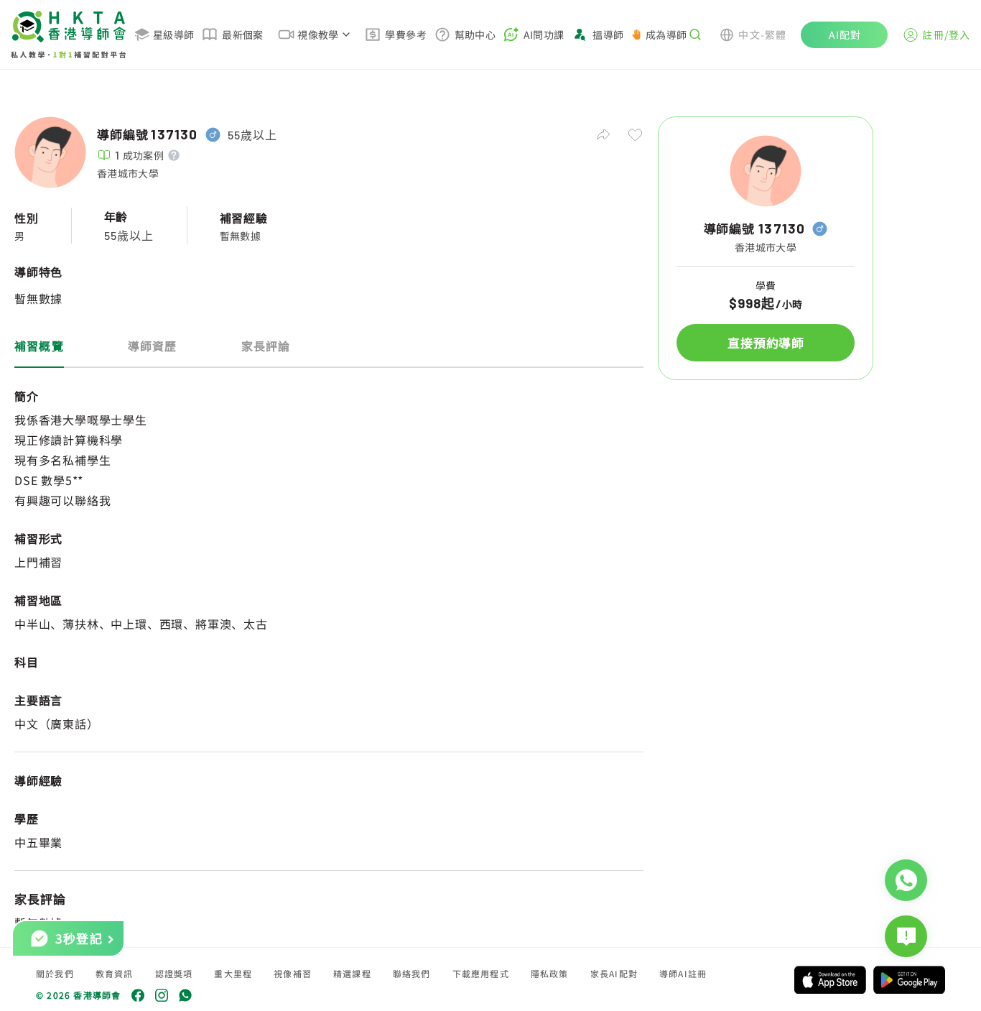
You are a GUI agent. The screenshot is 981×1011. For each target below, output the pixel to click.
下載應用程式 (480, 973)
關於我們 (55, 973)
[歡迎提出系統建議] (906, 936)
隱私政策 (550, 973)
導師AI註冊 (683, 973)
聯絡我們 (412, 973)
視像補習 (293, 973)
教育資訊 (115, 973)
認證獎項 (174, 973)
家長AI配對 (614, 973)
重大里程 (233, 973)
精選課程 (352, 973)
